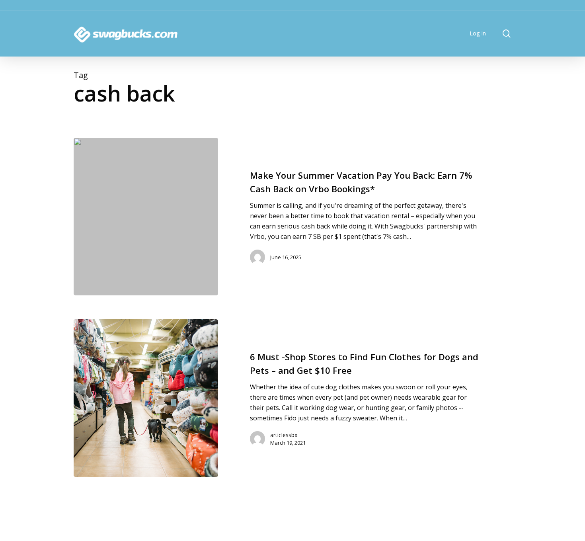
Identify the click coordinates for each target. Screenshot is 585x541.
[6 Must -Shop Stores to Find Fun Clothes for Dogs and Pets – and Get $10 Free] (146, 398)
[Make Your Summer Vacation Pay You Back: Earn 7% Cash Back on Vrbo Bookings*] (146, 216)
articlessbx (283, 435)
